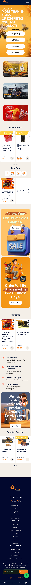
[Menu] (27, 2)
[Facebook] (10, 497)
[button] (12, 158)
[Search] (5, 583)
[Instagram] (14, 497)
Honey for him (5, 155)
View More (23, 191)
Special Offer (5, 198)
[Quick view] (13, 136)
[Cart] (26, 583)
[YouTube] (20, 497)
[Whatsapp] (17, 497)
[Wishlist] (19, 583)
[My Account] (12, 583)
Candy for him (5, 457)
